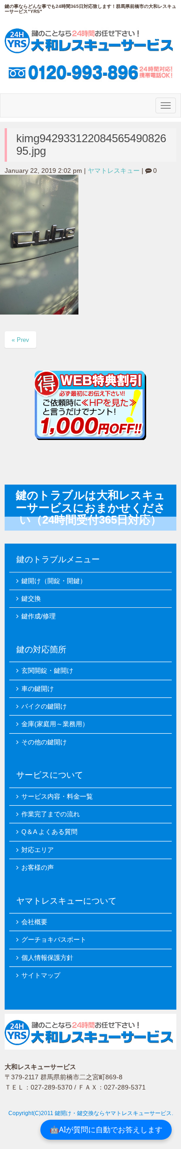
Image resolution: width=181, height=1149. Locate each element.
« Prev (20, 339)
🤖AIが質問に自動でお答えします (106, 1129)
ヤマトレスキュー (114, 170)
